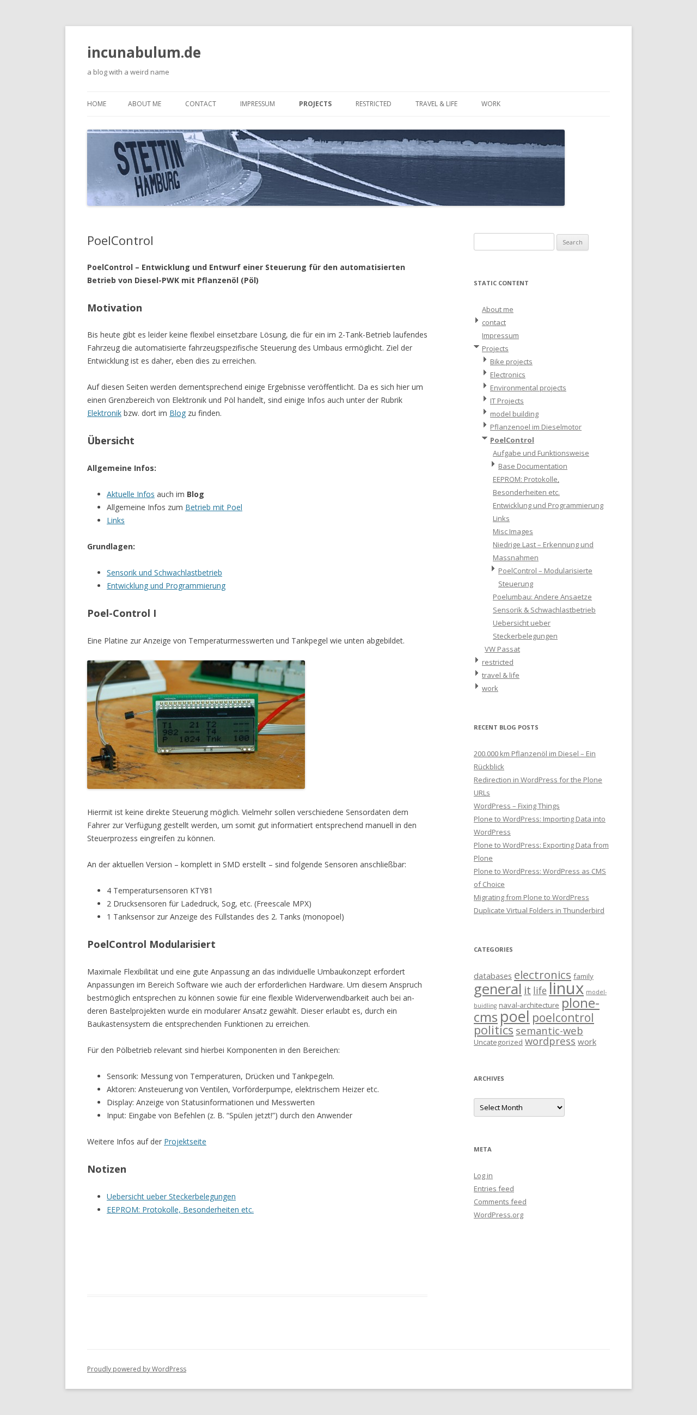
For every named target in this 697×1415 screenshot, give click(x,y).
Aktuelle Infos (131, 494)
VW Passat (502, 649)
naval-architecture (529, 1005)
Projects (315, 103)
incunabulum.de (144, 52)
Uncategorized (498, 1042)
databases (493, 975)
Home (96, 103)
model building (514, 414)
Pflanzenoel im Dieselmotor (536, 427)
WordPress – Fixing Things (517, 806)
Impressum (257, 103)
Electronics (507, 374)
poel (515, 1016)
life (540, 990)
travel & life (436, 103)
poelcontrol (563, 1017)
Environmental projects (528, 388)
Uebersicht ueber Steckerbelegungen (171, 1196)
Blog (177, 413)
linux (566, 988)
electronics (542, 974)
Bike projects (511, 361)
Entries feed (494, 1188)
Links (116, 520)
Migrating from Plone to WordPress (531, 897)
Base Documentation (532, 466)
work (490, 103)
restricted (374, 103)
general (498, 989)
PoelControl (512, 440)
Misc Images (513, 531)
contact (200, 103)
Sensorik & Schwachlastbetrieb (544, 610)
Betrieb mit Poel (213, 507)
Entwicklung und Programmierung (166, 585)
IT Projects (507, 401)
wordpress (550, 1041)
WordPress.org (498, 1215)
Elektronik (104, 413)
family (583, 976)
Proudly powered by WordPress (136, 1369)
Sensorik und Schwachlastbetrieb (164, 572)
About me (144, 103)
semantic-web (549, 1030)
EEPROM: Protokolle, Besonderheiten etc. (180, 1209)
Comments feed (500, 1201)
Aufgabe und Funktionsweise (541, 453)
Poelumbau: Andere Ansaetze (542, 597)
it (527, 990)
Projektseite (185, 1141)
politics (493, 1030)
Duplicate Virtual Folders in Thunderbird (539, 910)
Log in (483, 1175)
